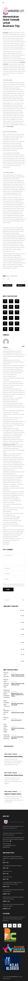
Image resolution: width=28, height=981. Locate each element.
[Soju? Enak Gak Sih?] (7, 719)
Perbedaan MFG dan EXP (17, 712)
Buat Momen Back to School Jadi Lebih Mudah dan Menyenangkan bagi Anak (14, 625)
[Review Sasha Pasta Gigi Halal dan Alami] (7, 683)
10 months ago (7, 635)
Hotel (8, 276)
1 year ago (6, 610)
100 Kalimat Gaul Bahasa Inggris (17, 728)
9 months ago (7, 649)
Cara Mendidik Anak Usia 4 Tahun (12, 651)
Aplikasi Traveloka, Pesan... (13, 794)
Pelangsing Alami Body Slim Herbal (17, 704)
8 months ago (7, 655)
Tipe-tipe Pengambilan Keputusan (17, 737)
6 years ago (14, 735)
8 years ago (14, 681)
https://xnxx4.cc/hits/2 (9, 445)
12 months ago (7, 643)
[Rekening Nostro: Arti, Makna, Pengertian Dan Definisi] (7, 693)
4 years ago (20, 754)
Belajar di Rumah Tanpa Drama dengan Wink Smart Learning (14, 664)
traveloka (14, 276)
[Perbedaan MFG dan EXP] (7, 712)
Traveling (14, 754)
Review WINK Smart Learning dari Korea (14, 612)
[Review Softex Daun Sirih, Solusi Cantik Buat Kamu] (7, 674)
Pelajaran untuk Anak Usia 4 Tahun (13, 631)
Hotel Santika (10, 126)
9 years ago (14, 673)
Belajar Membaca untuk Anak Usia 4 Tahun (13, 645)
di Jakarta (5, 64)
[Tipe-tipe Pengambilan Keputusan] (7, 736)
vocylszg (5, 347)
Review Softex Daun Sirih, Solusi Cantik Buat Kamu (17, 675)
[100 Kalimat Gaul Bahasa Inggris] (7, 728)
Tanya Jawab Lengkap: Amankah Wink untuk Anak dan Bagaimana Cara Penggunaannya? (14, 638)
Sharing (10, 754)
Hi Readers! (6, 32)
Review (5, 754)
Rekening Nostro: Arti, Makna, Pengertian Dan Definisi (17, 695)
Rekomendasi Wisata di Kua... (14, 775)
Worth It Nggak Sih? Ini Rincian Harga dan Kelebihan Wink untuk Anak (13, 618)
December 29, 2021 (7, 29)
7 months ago (7, 661)
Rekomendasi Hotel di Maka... (13, 757)
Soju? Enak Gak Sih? (16, 720)
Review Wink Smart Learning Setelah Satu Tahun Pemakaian (13, 657)
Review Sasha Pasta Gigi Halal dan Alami (17, 684)
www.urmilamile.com (14, 976)
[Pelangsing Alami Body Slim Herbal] (7, 703)
